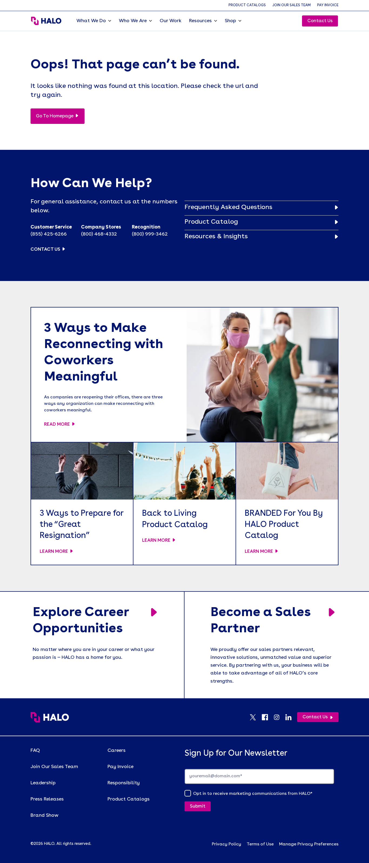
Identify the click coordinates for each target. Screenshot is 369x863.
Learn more (54, 551)
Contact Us (320, 21)
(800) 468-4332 (99, 234)
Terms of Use (260, 844)
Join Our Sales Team (291, 5)
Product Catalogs (247, 5)
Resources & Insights (216, 236)
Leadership (43, 783)
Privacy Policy (226, 844)
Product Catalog (211, 222)
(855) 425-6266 (49, 234)
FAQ (35, 750)
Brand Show (44, 815)
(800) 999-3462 (150, 234)
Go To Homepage (54, 116)
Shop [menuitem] (230, 20)
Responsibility (124, 783)
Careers (117, 750)
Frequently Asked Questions (228, 207)
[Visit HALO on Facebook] (267, 717)
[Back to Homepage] (50, 717)
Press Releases (47, 799)
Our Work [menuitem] (171, 20)
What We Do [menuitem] (91, 20)
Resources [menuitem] (200, 20)
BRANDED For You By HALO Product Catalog (284, 525)
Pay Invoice (327, 5)
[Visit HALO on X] (255, 717)
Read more (57, 424)
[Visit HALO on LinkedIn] (291, 717)
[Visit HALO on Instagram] (279, 717)
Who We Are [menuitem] (133, 20)
